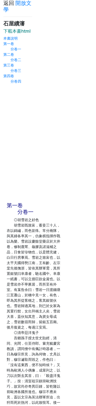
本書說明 (10, 38)
